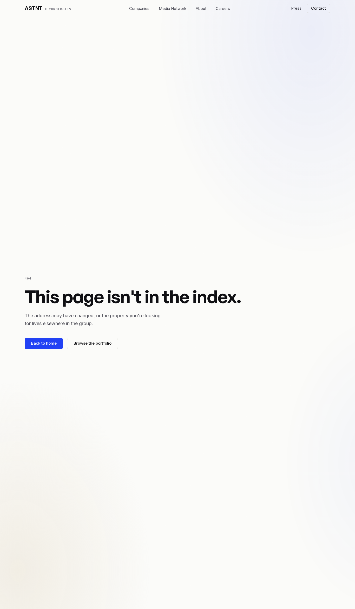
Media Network (172, 8)
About (201, 8)
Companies (139, 8)
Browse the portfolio (92, 343)
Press (296, 8)
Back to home (44, 343)
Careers (223, 8)
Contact (318, 8)
